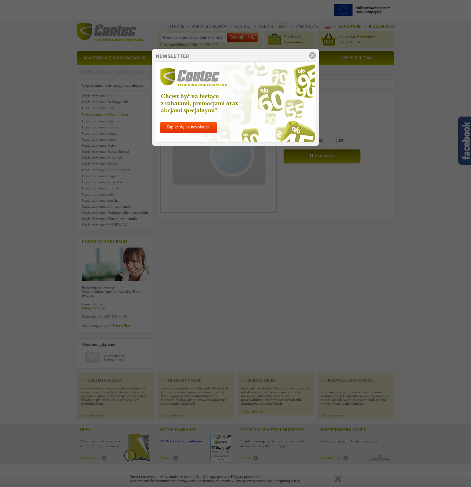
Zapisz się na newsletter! (188, 127)
